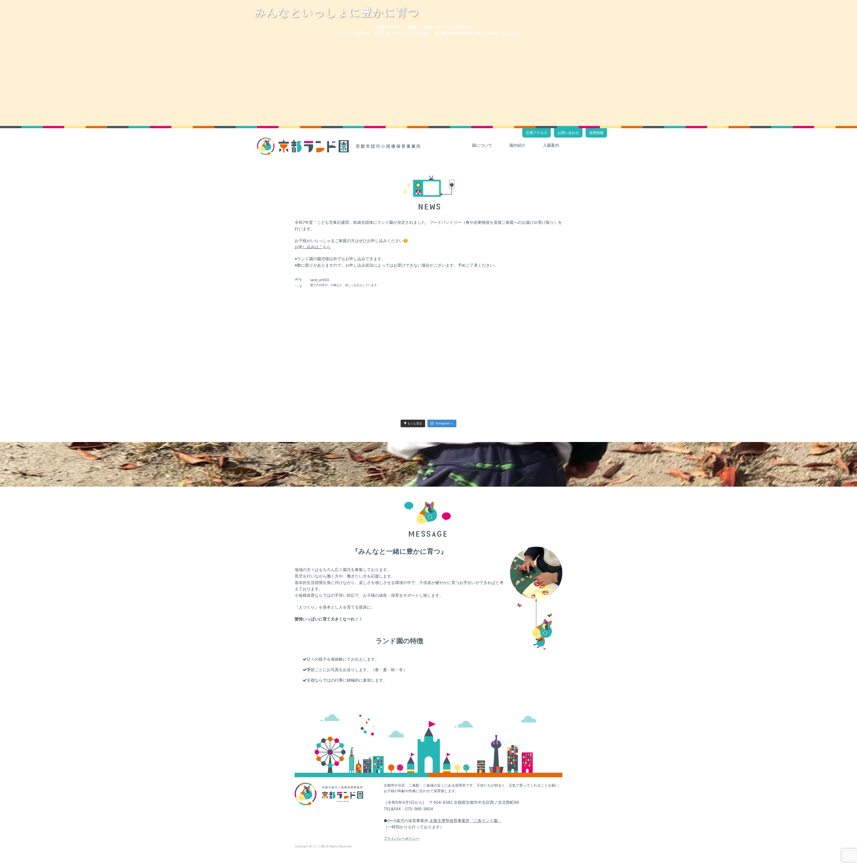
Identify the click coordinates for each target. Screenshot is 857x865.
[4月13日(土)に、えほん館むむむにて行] (374, 401)
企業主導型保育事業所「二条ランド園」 (465, 820)
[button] (428, 115)
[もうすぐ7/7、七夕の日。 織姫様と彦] (320, 339)
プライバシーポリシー (401, 838)
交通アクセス (536, 132)
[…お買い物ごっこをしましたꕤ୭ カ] (536, 307)
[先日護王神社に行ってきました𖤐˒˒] (374, 339)
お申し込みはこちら (313, 247)
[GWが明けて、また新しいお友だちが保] (320, 370)
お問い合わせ (568, 132)
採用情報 (596, 132)
